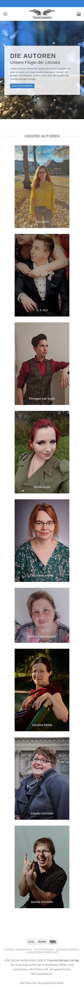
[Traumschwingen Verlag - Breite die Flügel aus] (42, 14)
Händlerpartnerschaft (42, 952)
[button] (5, 14)
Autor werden (44, 949)
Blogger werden (67, 949)
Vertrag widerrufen (17, 949)
